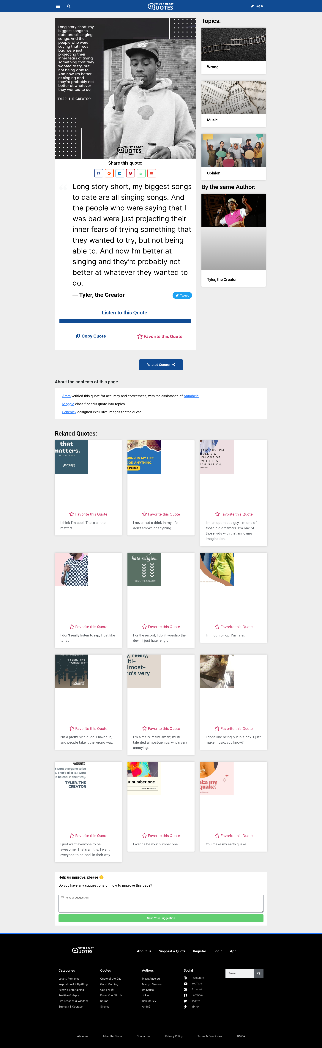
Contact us (143, 1036)
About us (144, 951)
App (233, 951)
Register (199, 951)
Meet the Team (112, 1036)
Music (212, 120)
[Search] (258, 973)
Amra (66, 396)
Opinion (213, 173)
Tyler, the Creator (222, 279)
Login (218, 951)
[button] (58, 6)
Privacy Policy (174, 1036)
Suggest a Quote (172, 951)
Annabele (191, 396)
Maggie (68, 404)
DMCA (241, 1036)
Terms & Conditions (210, 1036)
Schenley (69, 412)
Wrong (213, 67)
